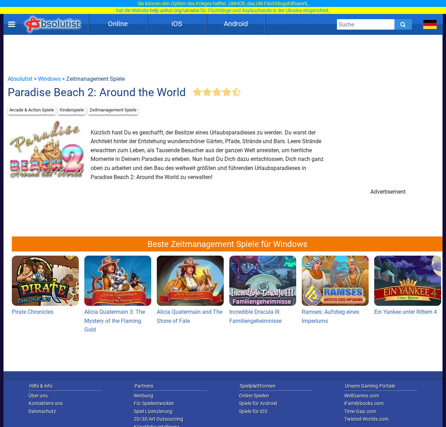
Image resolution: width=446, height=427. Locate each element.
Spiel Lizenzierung (153, 411)
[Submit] (403, 24)
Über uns (38, 395)
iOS (176, 24)
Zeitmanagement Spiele (113, 109)
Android (236, 24)
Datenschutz (42, 411)
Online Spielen (254, 395)
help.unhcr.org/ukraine (174, 10)
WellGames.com (361, 395)
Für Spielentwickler (154, 403)
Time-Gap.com (360, 411)
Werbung (143, 395)
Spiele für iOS (253, 411)
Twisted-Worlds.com (366, 419)
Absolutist (20, 79)
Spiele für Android (258, 403)
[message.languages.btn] (430, 24)
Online (118, 24)
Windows (49, 79)
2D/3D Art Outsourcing (158, 419)
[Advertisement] (223, 54)
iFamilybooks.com (364, 403)
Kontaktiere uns (46, 403)
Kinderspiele (72, 109)
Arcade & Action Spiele (31, 109)
